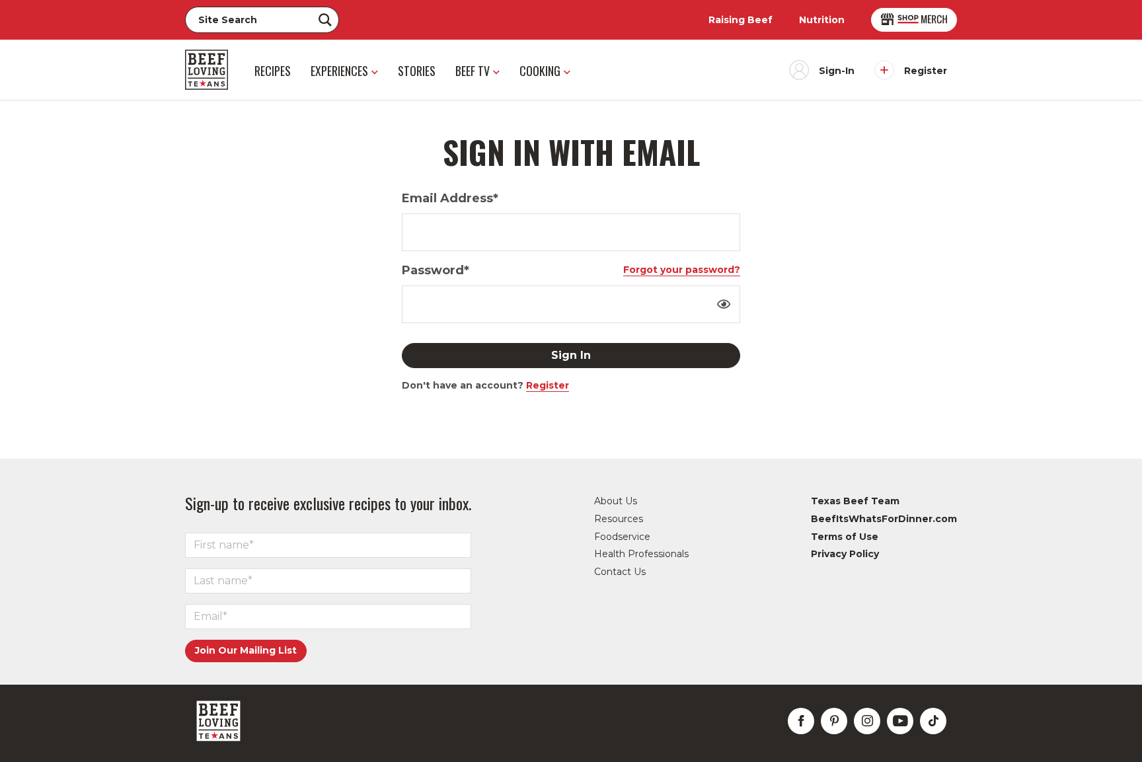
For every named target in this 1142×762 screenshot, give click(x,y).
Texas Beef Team (855, 501)
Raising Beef (740, 20)
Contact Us (620, 572)
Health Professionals (641, 554)
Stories (417, 70)
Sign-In (837, 71)
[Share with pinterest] (834, 721)
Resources (618, 519)
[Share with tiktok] (933, 721)
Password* (435, 270)
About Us (615, 501)
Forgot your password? (681, 270)
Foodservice (622, 537)
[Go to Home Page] (206, 70)
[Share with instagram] (867, 721)
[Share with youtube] (900, 721)
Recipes (272, 70)
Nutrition (822, 20)
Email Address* (450, 198)
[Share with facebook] (801, 721)
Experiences (339, 70)
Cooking (539, 70)
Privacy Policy (845, 554)
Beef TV (472, 70)
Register (925, 71)
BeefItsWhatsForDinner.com (884, 519)
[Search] (325, 19)
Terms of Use (844, 537)
